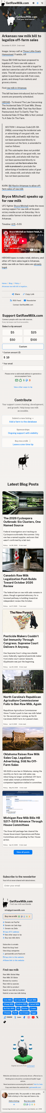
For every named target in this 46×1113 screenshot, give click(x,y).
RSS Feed (17, 300)
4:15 (13, 224)
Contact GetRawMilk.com (23, 305)
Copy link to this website (14, 957)
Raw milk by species (11, 984)
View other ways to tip (23, 387)
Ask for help (38, 1084)
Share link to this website (14, 960)
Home (4, 283)
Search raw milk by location (14, 990)
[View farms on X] (37, 1017)
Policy (17, 283)
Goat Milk (32, 1000)
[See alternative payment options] (27, 380)
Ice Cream (24, 1013)
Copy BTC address (11, 932)
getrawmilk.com (35, 1087)
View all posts (23, 852)
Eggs (33, 1013)
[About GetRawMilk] (5, 1095)
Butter (25, 1008)
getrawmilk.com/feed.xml (14, 954)
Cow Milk (8, 1000)
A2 (18, 1008)
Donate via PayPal (11, 922)
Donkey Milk (21, 1004)
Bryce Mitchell (21, 206)
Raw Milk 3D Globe (10, 978)
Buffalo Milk (9, 1008)
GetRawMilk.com (21, 901)
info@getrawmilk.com (15, 910)
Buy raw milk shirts (12, 938)
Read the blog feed (10, 948)
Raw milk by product (11, 987)
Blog (10, 283)
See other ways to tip (13, 935)
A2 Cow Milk (19, 1000)
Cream (33, 1008)
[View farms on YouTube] (33, 1017)
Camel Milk (34, 1004)
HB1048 (6, 102)
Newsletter (31, 300)
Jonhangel (31, 1066)
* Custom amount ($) (11, 352)
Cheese (7, 1013)
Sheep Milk (8, 1004)
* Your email (7, 364)
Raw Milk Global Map (11, 974)
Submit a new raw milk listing (14, 993)
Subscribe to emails (10, 944)
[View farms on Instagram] (29, 1017)
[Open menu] (42, 3)
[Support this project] (38, 3)
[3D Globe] (33, 3)
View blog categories (11, 951)
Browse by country (10, 981)
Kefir (15, 1013)
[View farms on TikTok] (5, 1022)
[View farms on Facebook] (24, 1017)
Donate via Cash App (12, 925)
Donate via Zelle (11, 928)
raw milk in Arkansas (17, 88)
